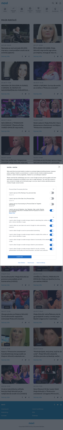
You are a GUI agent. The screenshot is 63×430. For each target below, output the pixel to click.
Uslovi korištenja (41, 262)
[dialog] (31, 215)
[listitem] (31, 189)
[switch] (52, 193)
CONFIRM (20, 256)
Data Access (31, 262)
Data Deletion (21, 262)
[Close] (59, 167)
